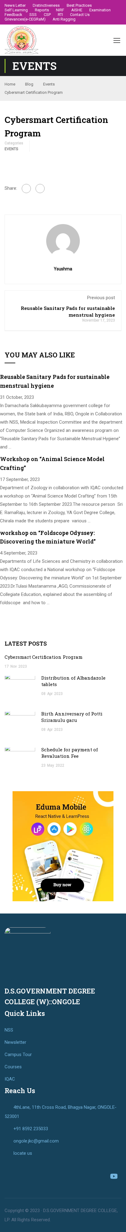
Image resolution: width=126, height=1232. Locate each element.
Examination (100, 10)
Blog (29, 84)
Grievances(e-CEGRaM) (25, 19)
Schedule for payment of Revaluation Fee (69, 752)
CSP (47, 14)
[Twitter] (40, 188)
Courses (13, 1067)
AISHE (76, 10)
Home (10, 84)
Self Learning (16, 10)
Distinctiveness (46, 5)
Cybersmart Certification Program (44, 657)
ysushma (63, 268)
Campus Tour (18, 1054)
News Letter (15, 5)
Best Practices (79, 5)
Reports (42, 10)
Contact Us (80, 14)
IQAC (10, 1079)
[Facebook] (26, 188)
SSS (33, 14)
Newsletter (15, 1042)
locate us (22, 1153)
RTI (60, 14)
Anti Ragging (64, 19)
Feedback (13, 14)
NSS (9, 1030)
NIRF (60, 10)
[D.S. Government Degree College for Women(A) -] (22, 40)
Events (49, 84)
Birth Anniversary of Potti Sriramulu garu (71, 717)
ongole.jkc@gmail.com (36, 1141)
